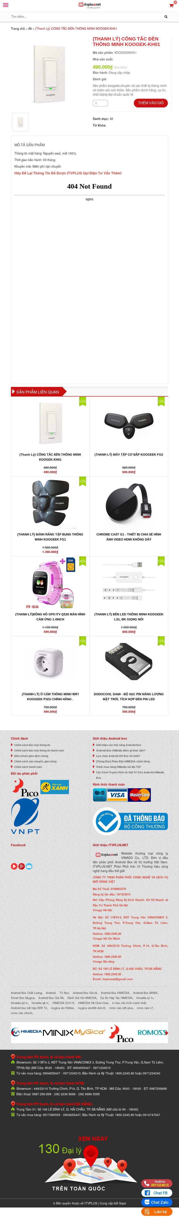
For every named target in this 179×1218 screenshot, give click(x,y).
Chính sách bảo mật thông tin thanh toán (39, 750)
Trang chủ (18, 28)
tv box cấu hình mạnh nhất (129, 1003)
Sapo (122, 1203)
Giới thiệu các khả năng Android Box (118, 745)
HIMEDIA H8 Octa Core (93, 1003)
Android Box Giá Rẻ (51, 998)
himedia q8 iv (40, 1003)
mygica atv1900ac (62, 1008)
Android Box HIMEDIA (115, 993)
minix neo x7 (145, 1008)
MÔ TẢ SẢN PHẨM (29, 145)
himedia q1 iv (144, 998)
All (30, 28)
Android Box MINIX (145, 993)
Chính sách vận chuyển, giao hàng (35, 761)
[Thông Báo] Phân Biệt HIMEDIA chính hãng (123, 761)
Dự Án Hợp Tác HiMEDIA (116, 998)
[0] (171, 5)
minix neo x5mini (21, 1013)
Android (50, 993)
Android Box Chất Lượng (26, 993)
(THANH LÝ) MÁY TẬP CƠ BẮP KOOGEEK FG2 (129, 454)
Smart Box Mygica (22, 998)
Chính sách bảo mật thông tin (32, 745)
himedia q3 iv (19, 1003)
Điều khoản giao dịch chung (31, 756)
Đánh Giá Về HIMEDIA (81, 998)
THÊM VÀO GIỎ (151, 103)
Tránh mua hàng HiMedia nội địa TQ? (118, 767)
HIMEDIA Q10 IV (63, 1003)
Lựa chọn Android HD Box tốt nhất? (118, 756)
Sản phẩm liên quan (37, 392)
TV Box (64, 993)
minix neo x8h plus (121, 1008)
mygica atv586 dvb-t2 (91, 1008)
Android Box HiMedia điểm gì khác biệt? (120, 750)
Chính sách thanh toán (28, 767)
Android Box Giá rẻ (85, 993)
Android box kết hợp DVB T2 (29, 1008)
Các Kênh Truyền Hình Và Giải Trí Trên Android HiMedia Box (130, 775)
